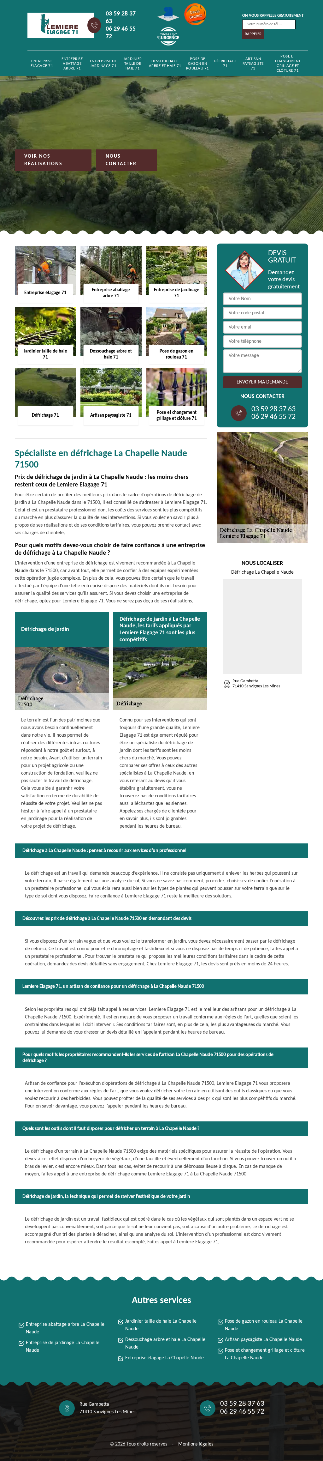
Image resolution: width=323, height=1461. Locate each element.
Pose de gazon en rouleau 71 (197, 63)
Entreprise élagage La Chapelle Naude (164, 1358)
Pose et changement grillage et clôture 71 (288, 63)
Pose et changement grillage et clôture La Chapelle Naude (265, 1354)
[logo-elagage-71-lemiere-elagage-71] (56, 25)
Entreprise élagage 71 (42, 63)
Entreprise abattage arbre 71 (72, 63)
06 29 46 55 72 (121, 33)
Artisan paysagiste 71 (253, 63)
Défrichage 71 (225, 63)
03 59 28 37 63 (121, 18)
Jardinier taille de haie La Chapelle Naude (161, 1325)
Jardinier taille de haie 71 (132, 63)
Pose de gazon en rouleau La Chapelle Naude (263, 1325)
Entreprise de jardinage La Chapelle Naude (62, 1346)
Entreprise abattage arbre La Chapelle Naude (65, 1328)
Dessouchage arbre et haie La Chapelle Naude (165, 1343)
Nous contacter (121, 160)
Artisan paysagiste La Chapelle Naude (263, 1339)
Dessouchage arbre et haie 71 (165, 63)
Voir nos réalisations (43, 160)
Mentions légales (195, 1444)
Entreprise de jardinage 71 (103, 63)
